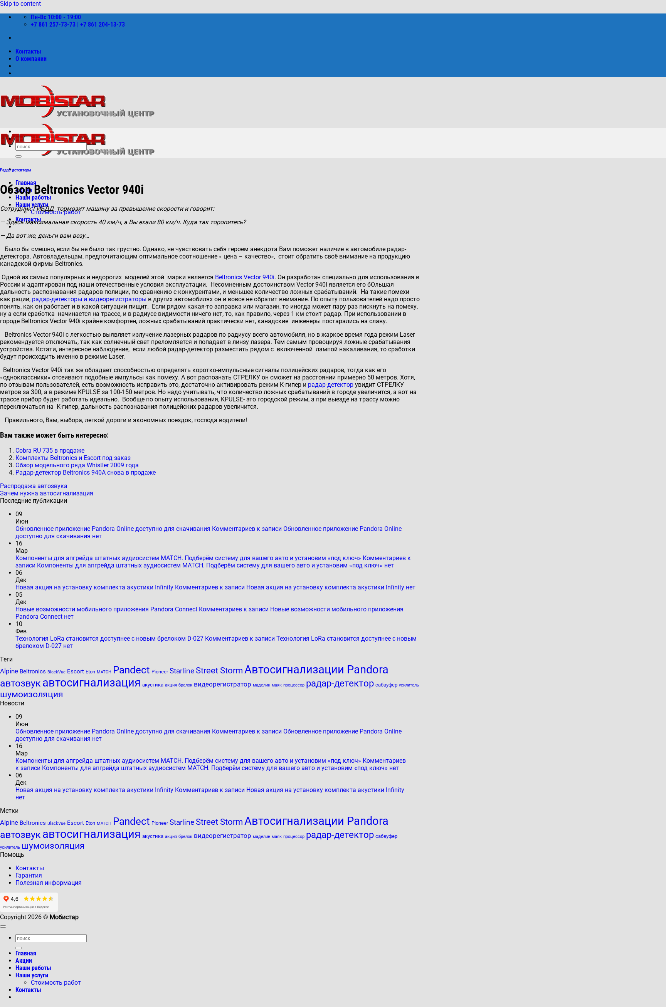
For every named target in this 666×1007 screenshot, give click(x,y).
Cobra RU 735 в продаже (49, 450)
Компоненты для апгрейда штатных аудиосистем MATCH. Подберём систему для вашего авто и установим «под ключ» (188, 558)
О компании (31, 58)
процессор (293, 685)
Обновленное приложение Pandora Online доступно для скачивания (112, 528)
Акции (23, 960)
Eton (90, 672)
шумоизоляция (31, 694)
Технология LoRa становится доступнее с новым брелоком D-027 (109, 638)
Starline (182, 671)
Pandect (131, 670)
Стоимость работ (56, 982)
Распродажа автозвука (33, 486)
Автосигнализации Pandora (316, 669)
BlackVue (56, 672)
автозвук (20, 683)
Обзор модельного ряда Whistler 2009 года (77, 465)
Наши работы (33, 197)
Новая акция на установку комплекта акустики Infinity (94, 587)
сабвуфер (386, 685)
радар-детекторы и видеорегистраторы (89, 299)
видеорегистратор (222, 684)
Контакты (28, 51)
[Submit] (18, 156)
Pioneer (159, 672)
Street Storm (219, 670)
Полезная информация (48, 882)
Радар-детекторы (15, 170)
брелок (185, 685)
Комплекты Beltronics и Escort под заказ (73, 458)
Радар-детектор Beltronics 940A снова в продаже (85, 472)
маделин (261, 685)
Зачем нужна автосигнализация (46, 493)
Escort (75, 671)
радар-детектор (330, 384)
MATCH (104, 672)
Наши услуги (31, 975)
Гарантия (28, 875)
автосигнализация (91, 682)
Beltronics (33, 671)
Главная (25, 953)
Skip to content (20, 3)
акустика (152, 685)
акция (171, 685)
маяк (277, 685)
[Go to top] (3, 926)
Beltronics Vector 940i (244, 277)
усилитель (409, 685)
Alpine (9, 671)
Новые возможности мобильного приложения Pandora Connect (106, 609)
